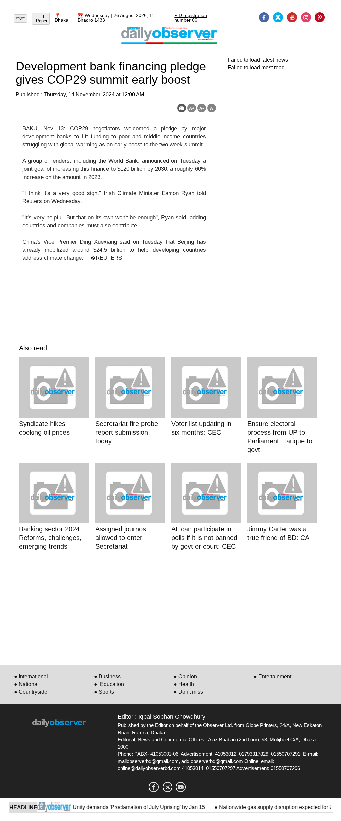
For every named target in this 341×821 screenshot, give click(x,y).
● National (26, 684)
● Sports (104, 692)
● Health (184, 684)
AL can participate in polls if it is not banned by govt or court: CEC (204, 537)
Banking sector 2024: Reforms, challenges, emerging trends (50, 537)
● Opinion (185, 676)
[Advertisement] (171, 606)
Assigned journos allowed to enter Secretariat (120, 537)
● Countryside (30, 692)
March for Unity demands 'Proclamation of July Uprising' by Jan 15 (120, 807)
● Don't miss (188, 692)
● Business (107, 676)
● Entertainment (272, 676)
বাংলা (20, 18)
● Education (109, 684)
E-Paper (41, 18)
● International (31, 676)
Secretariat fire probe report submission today (126, 432)
